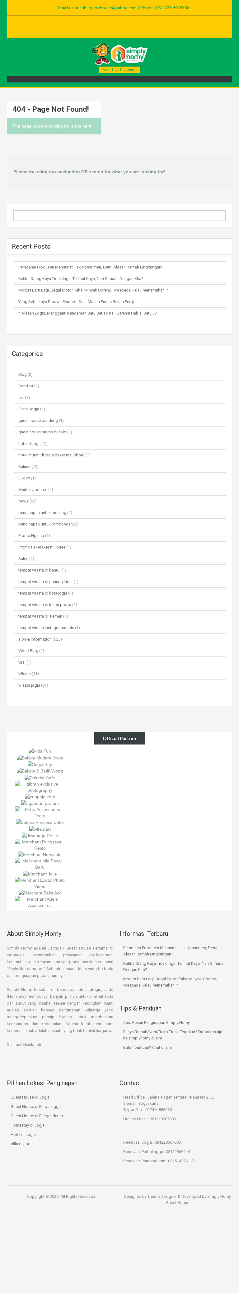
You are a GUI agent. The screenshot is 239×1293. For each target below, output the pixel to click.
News (23, 501)
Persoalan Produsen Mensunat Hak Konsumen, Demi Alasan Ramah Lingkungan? (90, 267)
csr (21, 397)
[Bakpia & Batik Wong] (40, 770)
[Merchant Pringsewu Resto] (40, 844)
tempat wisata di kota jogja (42, 593)
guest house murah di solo (42, 432)
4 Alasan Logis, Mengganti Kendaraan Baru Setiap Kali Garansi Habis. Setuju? (87, 313)
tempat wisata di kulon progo (44, 604)
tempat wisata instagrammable (46, 627)
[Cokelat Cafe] (40, 777)
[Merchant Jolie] (40, 873)
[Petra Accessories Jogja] (40, 812)
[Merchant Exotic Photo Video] (40, 882)
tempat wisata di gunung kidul (45, 581)
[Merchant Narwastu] (40, 854)
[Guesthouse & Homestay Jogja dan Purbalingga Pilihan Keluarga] (119, 54)
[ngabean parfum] (40, 803)
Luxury (24, 478)
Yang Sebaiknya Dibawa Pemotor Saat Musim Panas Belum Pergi (76, 301)
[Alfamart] (40, 828)
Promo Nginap (31, 535)
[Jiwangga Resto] (40, 835)
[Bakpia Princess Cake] (40, 821)
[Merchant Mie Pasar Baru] (40, 863)
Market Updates (32, 489)
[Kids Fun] (40, 750)
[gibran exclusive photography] (40, 786)
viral (22, 662)
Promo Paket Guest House (41, 547)
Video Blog (28, 650)
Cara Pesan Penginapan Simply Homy (156, 1022)
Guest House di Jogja (30, 1097)
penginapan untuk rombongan (45, 524)
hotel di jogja (30, 443)
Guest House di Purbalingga (36, 1106)
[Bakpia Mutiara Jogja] (40, 757)
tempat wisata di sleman (40, 616)
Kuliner (24, 466)
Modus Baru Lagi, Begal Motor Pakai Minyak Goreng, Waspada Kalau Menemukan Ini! (94, 290)
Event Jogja (28, 409)
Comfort (25, 386)
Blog (22, 374)
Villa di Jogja (22, 1143)
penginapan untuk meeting (42, 512)
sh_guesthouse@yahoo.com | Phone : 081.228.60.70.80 (136, 7)
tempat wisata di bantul (39, 570)
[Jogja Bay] (40, 764)
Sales (23, 558)
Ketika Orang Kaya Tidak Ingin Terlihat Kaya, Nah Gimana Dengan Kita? (80, 278)
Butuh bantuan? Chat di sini (147, 1047)
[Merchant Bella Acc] (40, 892)
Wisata (24, 673)
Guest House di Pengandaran (37, 1115)
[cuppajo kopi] (40, 796)
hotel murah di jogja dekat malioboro (51, 455)
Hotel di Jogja (23, 1134)
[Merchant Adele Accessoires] (40, 901)
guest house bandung (38, 420)
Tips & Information (35, 639)
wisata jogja (29, 685)
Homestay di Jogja (28, 1125)
